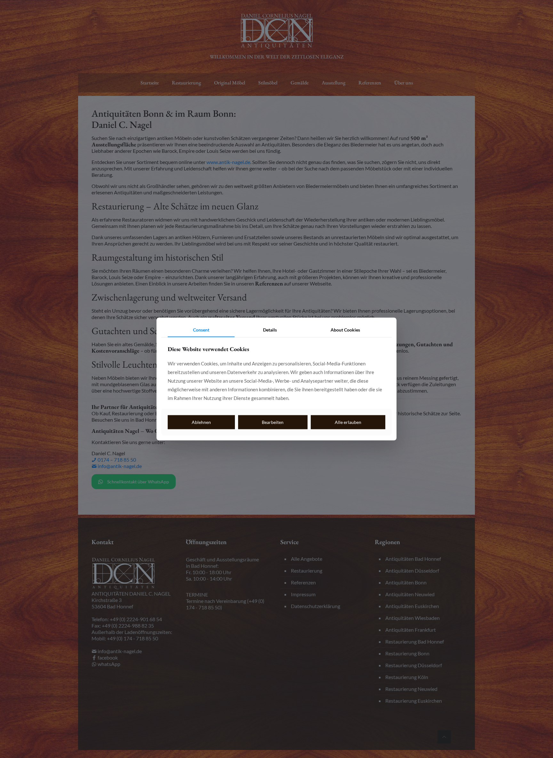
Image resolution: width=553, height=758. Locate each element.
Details (270, 329)
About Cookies (345, 329)
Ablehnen (201, 422)
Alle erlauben (348, 422)
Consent (201, 329)
